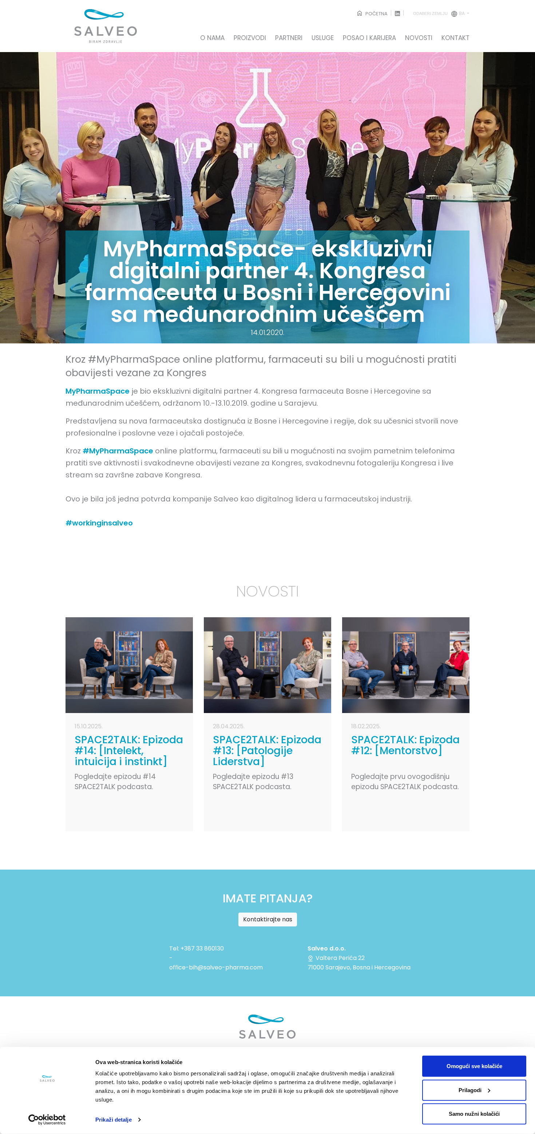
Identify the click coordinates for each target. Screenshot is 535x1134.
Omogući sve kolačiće (474, 1066)
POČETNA (376, 13)
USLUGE (323, 38)
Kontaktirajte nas (267, 919)
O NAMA (212, 38)
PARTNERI (288, 38)
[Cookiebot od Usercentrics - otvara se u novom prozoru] (47, 1119)
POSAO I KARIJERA (369, 38)
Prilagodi (470, 1090)
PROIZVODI (250, 38)
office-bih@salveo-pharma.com (216, 967)
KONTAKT (455, 38)
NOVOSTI (418, 38)
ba (439, 13)
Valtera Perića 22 (339, 958)
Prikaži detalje (113, 1120)
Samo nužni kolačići (474, 1114)
